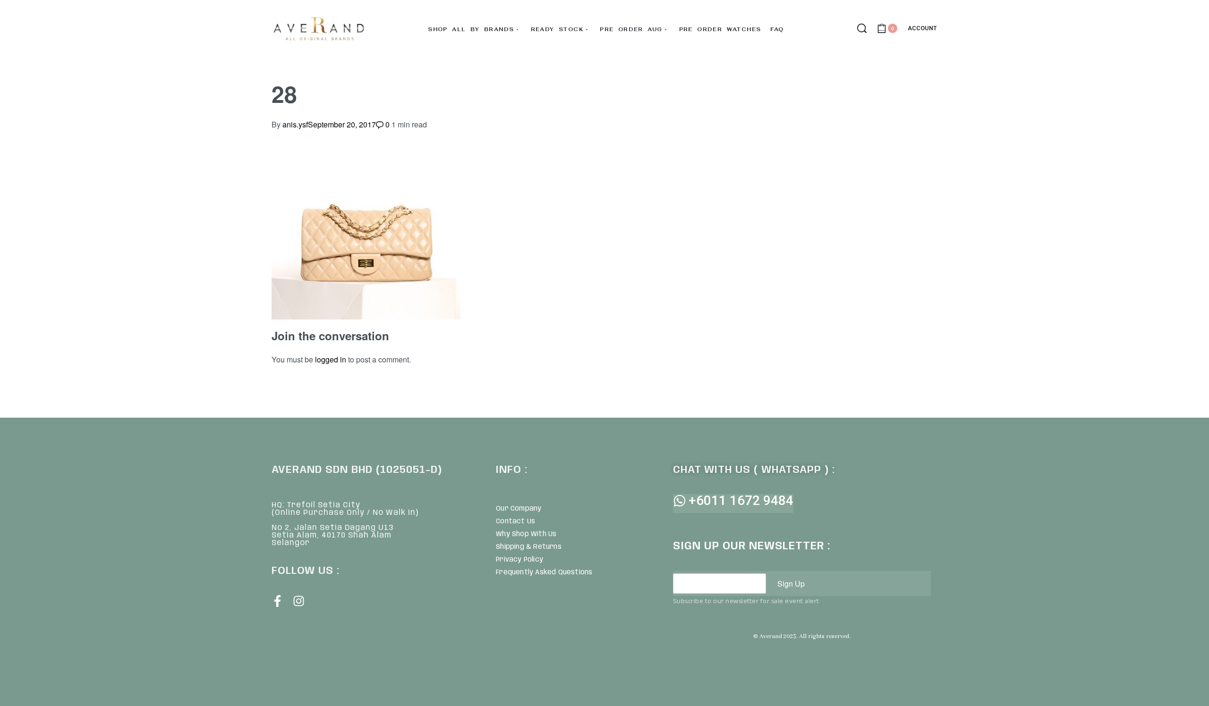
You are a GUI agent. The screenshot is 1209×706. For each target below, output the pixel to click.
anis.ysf (295, 124)
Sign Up (791, 583)
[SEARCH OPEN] (862, 28)
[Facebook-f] (277, 601)
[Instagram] (299, 601)
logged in (330, 359)
